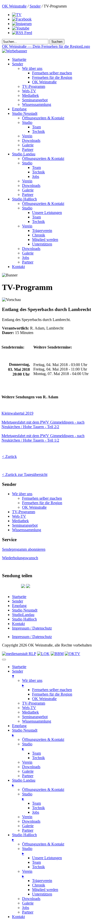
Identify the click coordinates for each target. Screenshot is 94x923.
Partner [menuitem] (27, 776)
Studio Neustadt (24, 113)
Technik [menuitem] (38, 758)
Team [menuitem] (36, 753)
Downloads (31, 140)
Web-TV (29, 91)
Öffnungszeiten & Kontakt (43, 118)
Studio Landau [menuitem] (23, 782)
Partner (27, 149)
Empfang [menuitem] (19, 726)
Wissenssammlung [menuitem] (36, 721)
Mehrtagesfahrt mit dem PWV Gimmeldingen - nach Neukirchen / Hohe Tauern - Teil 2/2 (43, 424)
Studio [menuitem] (27, 746)
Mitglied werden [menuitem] (45, 889)
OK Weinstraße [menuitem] (44, 699)
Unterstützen (42, 244)
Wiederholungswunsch (20, 558)
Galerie (28, 145)
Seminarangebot (35, 100)
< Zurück (9, 456)
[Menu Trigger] (4, 659)
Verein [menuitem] (27, 762)
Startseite (19, 59)
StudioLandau (23, 614)
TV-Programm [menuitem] (33, 703)
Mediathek (30, 95)
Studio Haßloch (24, 199)
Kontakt (18, 266)
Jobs (35, 176)
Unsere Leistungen (47, 212)
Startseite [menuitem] (19, 667)
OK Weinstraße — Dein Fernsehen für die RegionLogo (46, 46)
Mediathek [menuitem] (30, 712)
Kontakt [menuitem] (18, 916)
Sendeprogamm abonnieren (23, 549)
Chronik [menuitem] (38, 885)
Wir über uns (32, 68)
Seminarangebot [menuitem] (35, 717)
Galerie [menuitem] (28, 771)
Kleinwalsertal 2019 (17, 413)
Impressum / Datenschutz (32, 628)
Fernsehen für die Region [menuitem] (52, 694)
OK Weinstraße (14, 6)
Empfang (19, 109)
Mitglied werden (45, 239)
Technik (38, 131)
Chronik (38, 235)
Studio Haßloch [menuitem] (24, 837)
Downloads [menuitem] (31, 767)
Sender (35, 6)
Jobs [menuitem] (35, 812)
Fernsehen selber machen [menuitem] (52, 690)
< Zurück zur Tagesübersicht (24, 474)
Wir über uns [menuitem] (32, 682)
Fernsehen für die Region (52, 77)
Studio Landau (23, 154)
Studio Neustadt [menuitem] (24, 732)
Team (36, 127)
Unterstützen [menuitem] (42, 894)
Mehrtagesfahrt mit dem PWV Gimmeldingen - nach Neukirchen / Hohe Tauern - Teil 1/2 (43, 438)
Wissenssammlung (36, 104)
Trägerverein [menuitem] (42, 880)
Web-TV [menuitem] (29, 708)
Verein (27, 136)
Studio (27, 122)
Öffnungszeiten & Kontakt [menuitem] (43, 739)
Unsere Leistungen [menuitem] (47, 858)
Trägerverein (42, 230)
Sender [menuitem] (17, 673)
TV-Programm (33, 86)
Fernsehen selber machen (52, 73)
